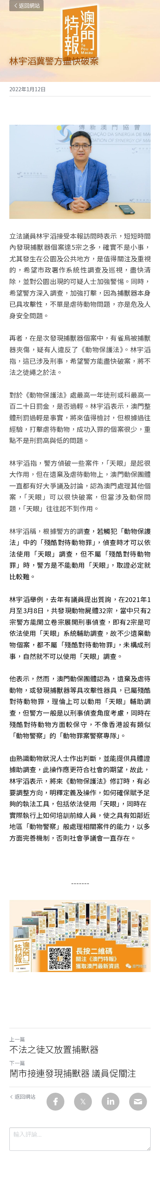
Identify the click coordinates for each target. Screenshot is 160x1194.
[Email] (138, 1102)
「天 (92, 565)
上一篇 (17, 1039)
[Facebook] (55, 1102)
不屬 (94, 553)
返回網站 (29, 5)
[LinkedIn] (110, 1102)
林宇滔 (100, 406)
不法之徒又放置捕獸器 (54, 1049)
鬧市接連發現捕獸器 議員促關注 (72, 1073)
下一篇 (17, 1063)
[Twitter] (83, 1102)
